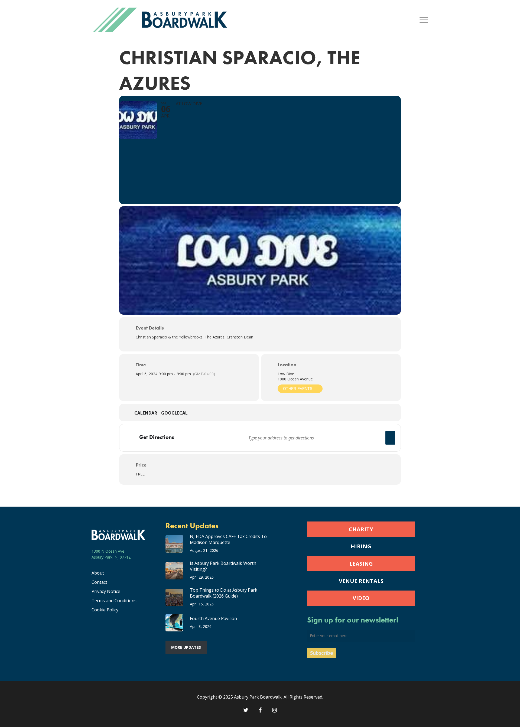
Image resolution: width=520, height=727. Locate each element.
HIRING (361, 546)
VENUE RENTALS (361, 581)
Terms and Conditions (114, 601)
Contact (99, 582)
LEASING (361, 563)
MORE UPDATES (186, 647)
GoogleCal (174, 413)
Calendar (145, 413)
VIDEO (361, 598)
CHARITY (361, 529)
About (98, 573)
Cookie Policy (105, 610)
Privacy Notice (106, 591)
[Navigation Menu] (424, 19)
